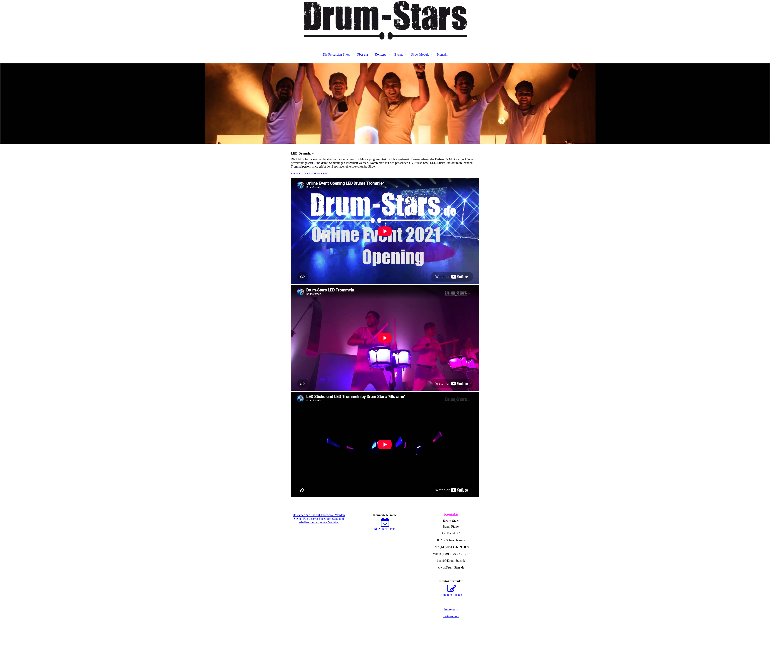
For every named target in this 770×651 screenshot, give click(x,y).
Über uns (362, 54)
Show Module (420, 54)
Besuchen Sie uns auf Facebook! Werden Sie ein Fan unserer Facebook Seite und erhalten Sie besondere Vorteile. (319, 518)
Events (398, 54)
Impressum (451, 609)
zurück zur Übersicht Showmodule (309, 173)
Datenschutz (451, 616)
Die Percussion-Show (336, 54)
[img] (385, 20)
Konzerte (380, 54)
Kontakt (442, 54)
